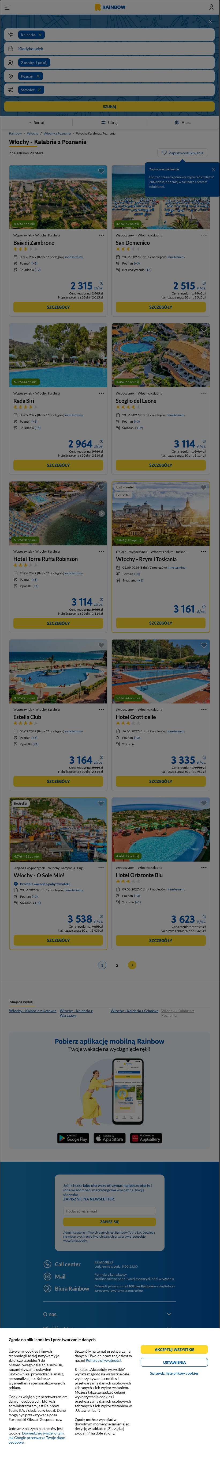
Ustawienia (183, 1363)
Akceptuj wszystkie (177, 1350)
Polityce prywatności (103, 1360)
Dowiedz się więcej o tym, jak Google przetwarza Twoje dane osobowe (37, 1437)
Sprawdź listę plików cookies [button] (174, 1373)
